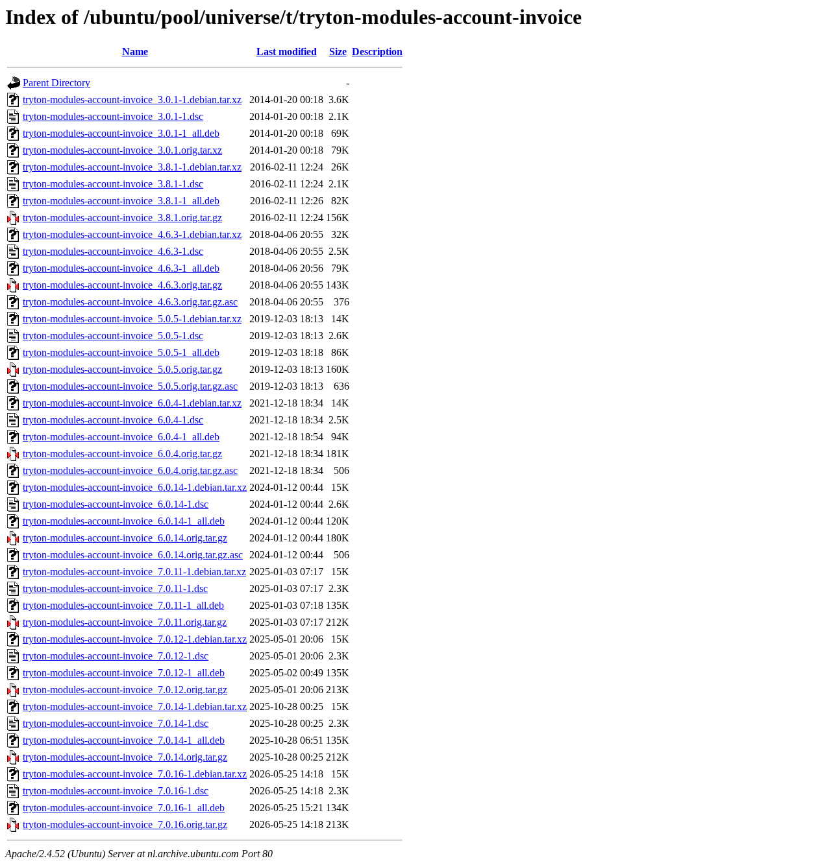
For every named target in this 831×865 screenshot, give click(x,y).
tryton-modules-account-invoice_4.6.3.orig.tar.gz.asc (130, 301)
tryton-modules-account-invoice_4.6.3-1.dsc (113, 251)
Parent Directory (56, 82)
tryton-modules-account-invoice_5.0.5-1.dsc (113, 335)
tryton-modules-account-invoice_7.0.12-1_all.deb (124, 672)
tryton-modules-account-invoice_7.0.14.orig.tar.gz (125, 757)
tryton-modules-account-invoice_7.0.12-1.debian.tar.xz (135, 639)
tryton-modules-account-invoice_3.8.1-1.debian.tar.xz (132, 166)
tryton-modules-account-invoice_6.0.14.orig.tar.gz (125, 537)
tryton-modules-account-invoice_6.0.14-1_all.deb (124, 521)
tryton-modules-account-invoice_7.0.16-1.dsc (115, 790)
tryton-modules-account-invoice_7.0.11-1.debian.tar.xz (134, 571)
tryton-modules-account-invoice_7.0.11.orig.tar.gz (125, 622)
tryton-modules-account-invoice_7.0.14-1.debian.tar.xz (135, 706)
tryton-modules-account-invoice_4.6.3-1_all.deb (121, 268)
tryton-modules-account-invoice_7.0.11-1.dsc (115, 588)
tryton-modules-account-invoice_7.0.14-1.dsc (115, 723)
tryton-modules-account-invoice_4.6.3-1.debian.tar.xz (132, 234)
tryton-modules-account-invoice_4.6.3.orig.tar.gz (122, 284)
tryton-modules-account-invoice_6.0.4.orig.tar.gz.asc (130, 470)
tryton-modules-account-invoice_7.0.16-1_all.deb (124, 807)
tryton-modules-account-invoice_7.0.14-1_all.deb (124, 740)
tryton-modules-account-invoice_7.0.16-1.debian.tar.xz (135, 773)
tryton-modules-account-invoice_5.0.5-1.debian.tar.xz (132, 318)
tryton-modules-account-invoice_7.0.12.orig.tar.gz (125, 689)
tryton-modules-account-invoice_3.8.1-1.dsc (113, 183)
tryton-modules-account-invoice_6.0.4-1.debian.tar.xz (132, 403)
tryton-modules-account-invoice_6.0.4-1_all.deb (121, 436)
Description (377, 51)
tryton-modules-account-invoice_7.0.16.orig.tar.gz (125, 824)
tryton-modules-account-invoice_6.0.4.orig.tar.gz (122, 453)
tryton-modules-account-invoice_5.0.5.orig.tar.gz (122, 369)
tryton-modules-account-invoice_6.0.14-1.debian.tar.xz (135, 487)
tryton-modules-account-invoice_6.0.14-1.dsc (115, 504)
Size (338, 51)
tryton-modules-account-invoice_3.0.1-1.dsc (113, 116)
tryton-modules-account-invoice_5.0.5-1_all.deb (121, 352)
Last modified (286, 51)
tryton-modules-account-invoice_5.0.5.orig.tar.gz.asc (130, 386)
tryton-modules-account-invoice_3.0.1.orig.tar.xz (122, 150)
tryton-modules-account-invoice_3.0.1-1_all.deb (121, 133)
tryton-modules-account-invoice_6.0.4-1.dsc (113, 419)
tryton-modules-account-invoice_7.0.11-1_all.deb (123, 605)
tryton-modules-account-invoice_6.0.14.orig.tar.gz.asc (133, 554)
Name (135, 51)
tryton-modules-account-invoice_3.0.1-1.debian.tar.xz (132, 99)
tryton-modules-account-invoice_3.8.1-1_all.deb (121, 200)
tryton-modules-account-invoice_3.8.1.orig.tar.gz (122, 217)
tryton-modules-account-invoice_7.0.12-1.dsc (115, 655)
